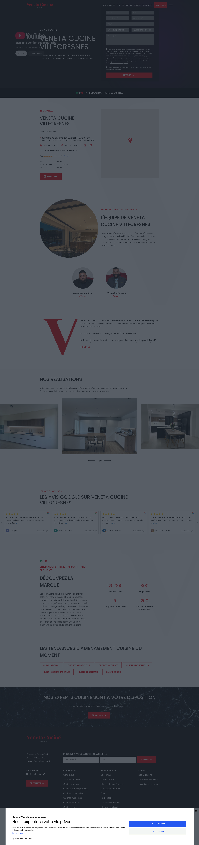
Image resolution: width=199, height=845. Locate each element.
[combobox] (196, 811)
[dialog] (99, 826)
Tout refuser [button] (157, 831)
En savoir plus (17, 833)
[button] (69, 838)
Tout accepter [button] (157, 824)
